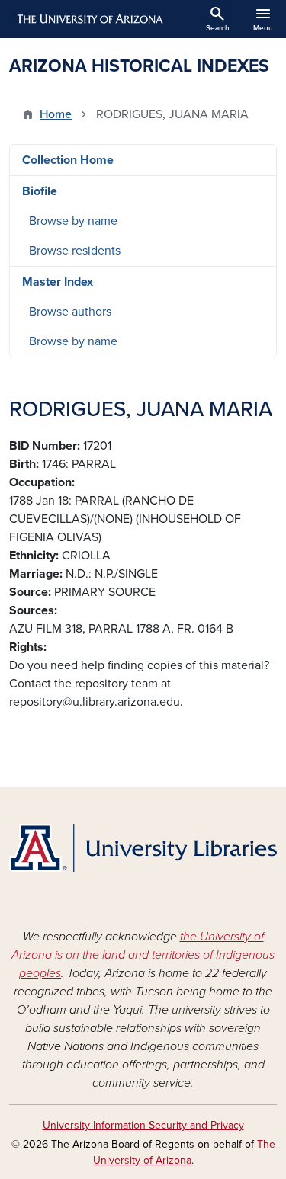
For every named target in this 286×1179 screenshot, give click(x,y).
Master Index (57, 282)
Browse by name (73, 221)
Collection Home (68, 160)
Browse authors (70, 311)
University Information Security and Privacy (143, 1125)
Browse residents (75, 250)
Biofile (39, 191)
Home (56, 114)
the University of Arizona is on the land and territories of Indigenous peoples (143, 955)
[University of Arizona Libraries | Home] (143, 848)
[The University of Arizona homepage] (89, 19)
